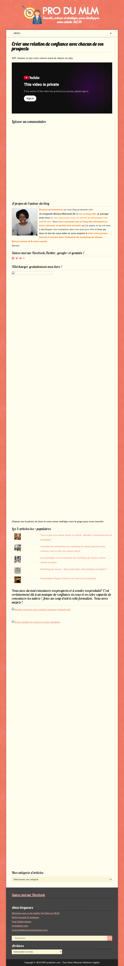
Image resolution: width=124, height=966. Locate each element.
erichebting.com (20, 925)
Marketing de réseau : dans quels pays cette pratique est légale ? (73, 569)
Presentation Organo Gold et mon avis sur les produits (68, 578)
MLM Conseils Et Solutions (25, 917)
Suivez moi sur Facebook (28, 895)
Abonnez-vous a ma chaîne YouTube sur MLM (36, 913)
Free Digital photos (21, 921)
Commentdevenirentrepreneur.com (30, 930)
